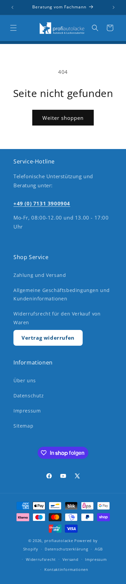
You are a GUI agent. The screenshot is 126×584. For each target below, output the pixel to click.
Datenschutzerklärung (66, 548)
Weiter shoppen (63, 117)
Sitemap (23, 426)
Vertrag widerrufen (48, 337)
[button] (13, 27)
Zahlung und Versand (39, 275)
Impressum (27, 410)
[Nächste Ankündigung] (113, 7)
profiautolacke (58, 540)
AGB (99, 548)
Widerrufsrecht (41, 559)
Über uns (24, 380)
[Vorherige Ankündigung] (12, 7)
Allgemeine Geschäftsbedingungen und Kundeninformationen (61, 294)
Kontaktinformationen (66, 569)
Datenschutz (28, 395)
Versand (70, 559)
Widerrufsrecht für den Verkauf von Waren (56, 317)
